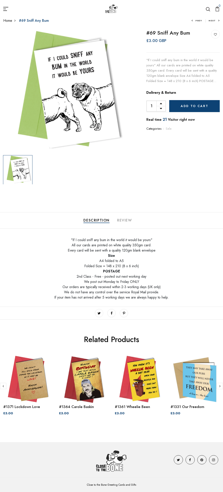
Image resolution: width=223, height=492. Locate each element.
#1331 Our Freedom (187, 406)
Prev (199, 20)
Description (96, 220)
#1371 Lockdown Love (21, 406)
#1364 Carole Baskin (76, 406)
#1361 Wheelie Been (132, 406)
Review (124, 220)
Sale (169, 128)
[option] (65, 91)
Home (7, 20)
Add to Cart (194, 106)
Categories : (155, 128)
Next (212, 20)
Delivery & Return (161, 92)
